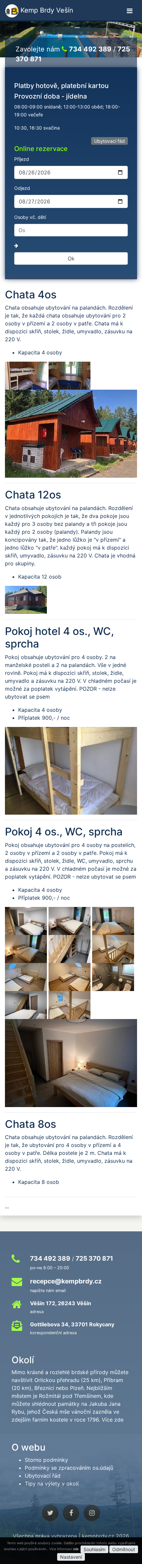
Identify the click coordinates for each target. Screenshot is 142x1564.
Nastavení (71, 1557)
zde (76, 1549)
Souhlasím (94, 1549)
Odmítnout (123, 1549)
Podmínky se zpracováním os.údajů (69, 1467)
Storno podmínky (46, 1460)
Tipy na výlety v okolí (52, 1483)
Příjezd (21, 159)
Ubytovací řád (109, 141)
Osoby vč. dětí (30, 217)
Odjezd (22, 188)
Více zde (113, 1419)
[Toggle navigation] (130, 11)
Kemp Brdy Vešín (45, 10)
